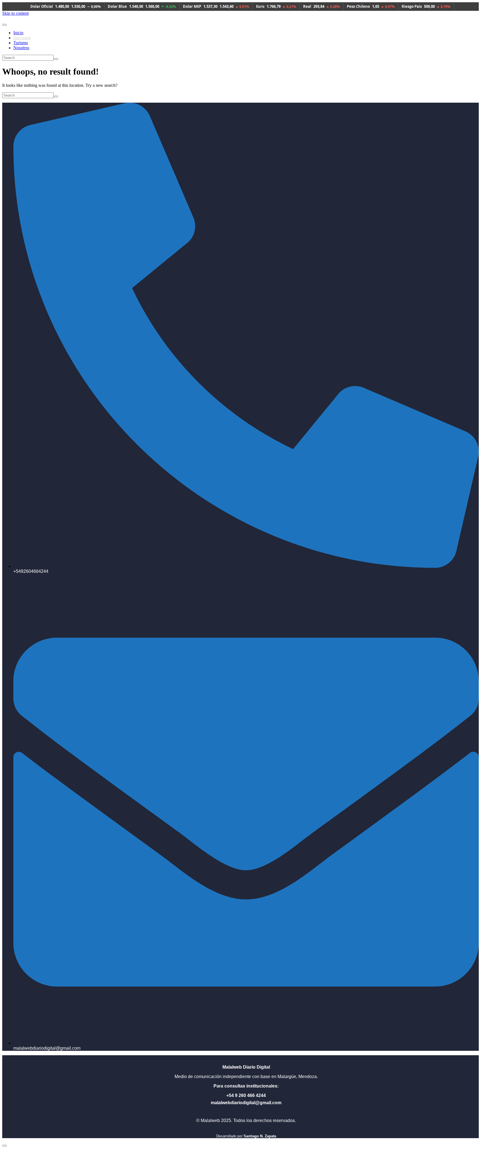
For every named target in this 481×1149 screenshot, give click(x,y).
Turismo (20, 42)
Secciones (22, 37)
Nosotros (21, 47)
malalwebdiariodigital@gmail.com (246, 1102)
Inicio (18, 32)
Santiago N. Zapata (260, 1136)
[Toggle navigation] (4, 25)
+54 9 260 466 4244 (246, 1095)
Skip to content (15, 13)
